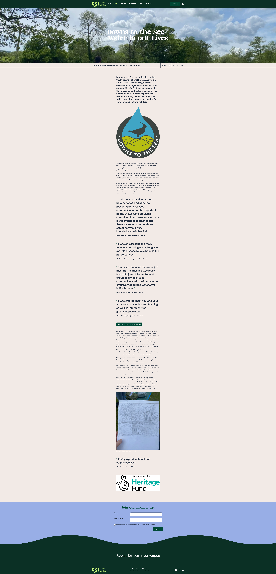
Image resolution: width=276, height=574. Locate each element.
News (141, 3)
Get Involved (132, 3)
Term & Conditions (144, 568)
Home (109, 3)
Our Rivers (123, 3)
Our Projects (123, 65)
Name (116, 513)
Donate (174, 4)
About (115, 3)
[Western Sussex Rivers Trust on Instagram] (176, 570)
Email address (119, 518)
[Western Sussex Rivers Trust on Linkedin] (182, 570)
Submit (157, 529)
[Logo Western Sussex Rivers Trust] (98, 4)
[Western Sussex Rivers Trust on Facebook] (179, 570)
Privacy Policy (135, 568)
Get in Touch (148, 3)
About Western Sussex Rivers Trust (108, 65)
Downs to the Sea (135, 65)
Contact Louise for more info (128, 324)
